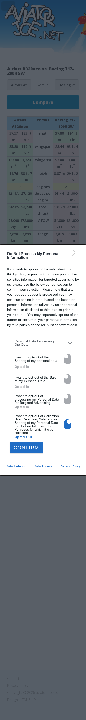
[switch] (67, 359)
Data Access (43, 466)
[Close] (76, 254)
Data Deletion (16, 466)
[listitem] (43, 343)
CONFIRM (26, 447)
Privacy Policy (70, 466)
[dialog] (43, 360)
